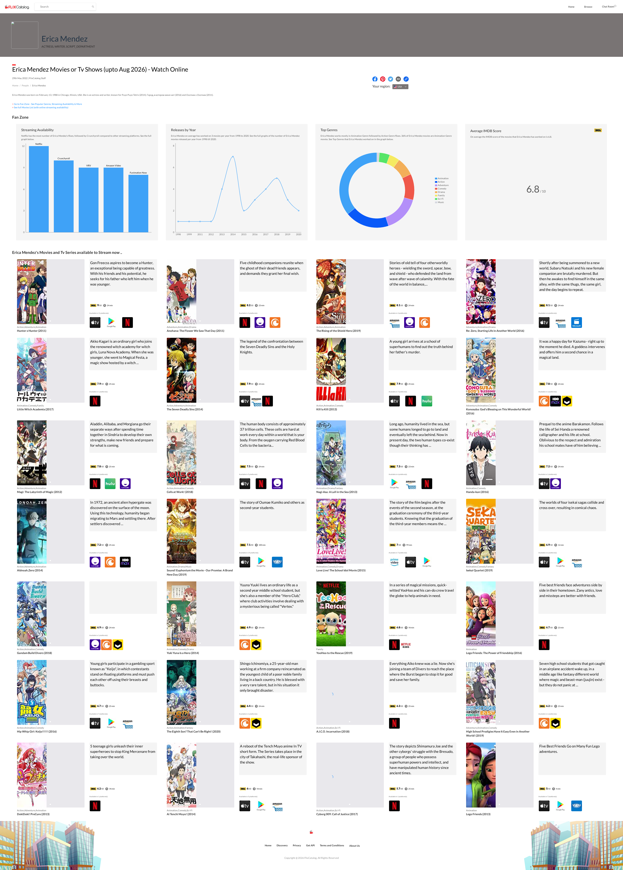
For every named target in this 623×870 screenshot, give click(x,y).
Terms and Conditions (332, 845)
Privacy (297, 845)
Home (571, 6)
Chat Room (608, 6)
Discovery (282, 845)
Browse (588, 6)
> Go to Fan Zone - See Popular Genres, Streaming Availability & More (47, 104)
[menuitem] (571, 6)
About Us (354, 845)
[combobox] (400, 86)
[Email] (398, 79)
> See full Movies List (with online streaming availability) (40, 107)
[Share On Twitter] (390, 79)
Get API (310, 845)
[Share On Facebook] (375, 79)
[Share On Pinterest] (382, 79)
